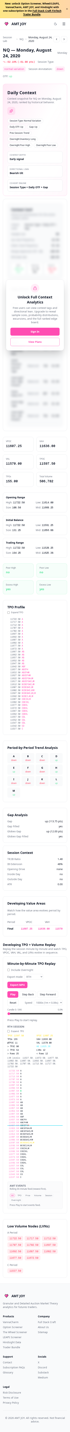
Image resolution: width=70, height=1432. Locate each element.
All (12, 1195)
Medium (43, 1377)
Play (12, 994)
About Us (43, 1327)
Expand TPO (17, 612)
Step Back (28, 994)
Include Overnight (22, 970)
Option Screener (13, 1327)
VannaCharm (10, 1322)
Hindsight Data (12, 1342)
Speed (28, 1002)
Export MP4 (17, 985)
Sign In (35, 331)
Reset (13, 1002)
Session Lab (7, 39)
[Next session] (64, 39)
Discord (42, 1367)
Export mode (15, 976)
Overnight (16, 1200)
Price (27, 1195)
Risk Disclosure (12, 1392)
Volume (37, 1195)
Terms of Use (10, 1397)
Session (48, 1195)
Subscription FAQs (14, 1367)
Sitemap (43, 1332)
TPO (20, 1195)
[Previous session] (56, 39)
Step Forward (48, 994)
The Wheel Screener (15, 1332)
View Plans (35, 342)
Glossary (8, 1372)
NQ (22, 39)
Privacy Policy (11, 1402)
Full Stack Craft (47, 1322)
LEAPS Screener (12, 1337)
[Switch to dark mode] (55, 24)
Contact (7, 1362)
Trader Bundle (11, 1347)
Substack (43, 1372)
